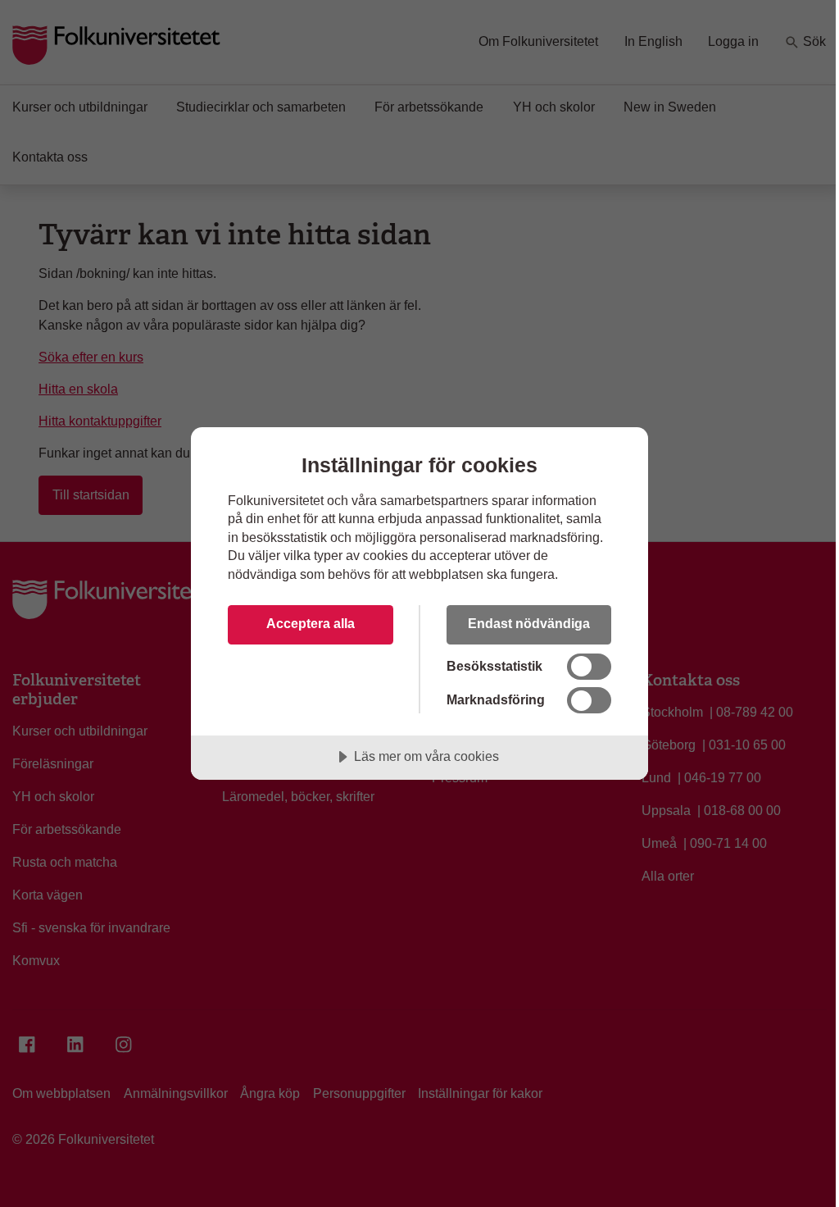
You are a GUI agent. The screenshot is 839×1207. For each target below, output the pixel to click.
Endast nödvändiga (529, 623)
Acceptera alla (310, 623)
